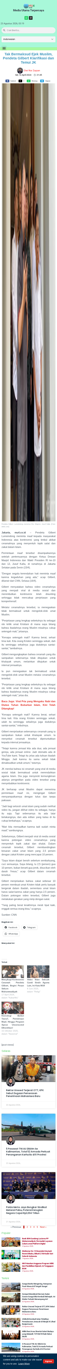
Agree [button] (48, 1361)
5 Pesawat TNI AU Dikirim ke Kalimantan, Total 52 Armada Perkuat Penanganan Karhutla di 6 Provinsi (28, 1151)
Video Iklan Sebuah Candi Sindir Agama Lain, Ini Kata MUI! (38, 982)
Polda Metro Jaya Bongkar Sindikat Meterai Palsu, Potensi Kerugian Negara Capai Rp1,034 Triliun (26, 1210)
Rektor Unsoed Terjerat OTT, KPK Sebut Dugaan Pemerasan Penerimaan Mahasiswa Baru (25, 1093)
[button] (4, 48)
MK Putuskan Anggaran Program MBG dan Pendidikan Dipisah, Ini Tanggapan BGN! (38, 1266)
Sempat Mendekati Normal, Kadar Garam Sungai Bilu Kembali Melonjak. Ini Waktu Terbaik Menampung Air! (38, 1296)
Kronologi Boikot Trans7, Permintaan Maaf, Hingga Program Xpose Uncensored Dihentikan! (13, 1022)
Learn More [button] (24, 1363)
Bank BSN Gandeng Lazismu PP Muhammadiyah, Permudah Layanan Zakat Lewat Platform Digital (37, 1241)
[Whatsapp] (26, 18)
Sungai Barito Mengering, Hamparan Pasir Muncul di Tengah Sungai (37, 1285)
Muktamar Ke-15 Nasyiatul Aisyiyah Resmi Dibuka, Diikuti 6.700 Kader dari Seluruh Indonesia (37, 1253)
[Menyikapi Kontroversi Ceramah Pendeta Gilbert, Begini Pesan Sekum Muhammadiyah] (13, 971)
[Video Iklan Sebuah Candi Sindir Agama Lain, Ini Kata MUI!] (38, 971)
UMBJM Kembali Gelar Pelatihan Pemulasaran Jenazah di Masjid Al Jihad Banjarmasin (38, 1321)
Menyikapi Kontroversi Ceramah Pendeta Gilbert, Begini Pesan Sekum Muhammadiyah (13, 985)
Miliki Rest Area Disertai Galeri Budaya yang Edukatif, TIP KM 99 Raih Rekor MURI (38, 1334)
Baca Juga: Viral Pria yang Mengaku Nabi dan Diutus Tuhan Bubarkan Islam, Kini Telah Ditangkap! (28, 705)
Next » (43, 1227)
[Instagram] (31, 18)
